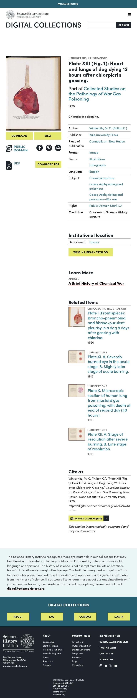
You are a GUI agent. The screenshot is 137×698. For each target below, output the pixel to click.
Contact (85, 616)
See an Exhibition (110, 635)
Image (93, 152)
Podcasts (77, 657)
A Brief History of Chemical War (96, 283)
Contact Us (106, 653)
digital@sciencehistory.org (25, 588)
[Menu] (129, 14)
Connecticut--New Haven (107, 141)
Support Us (106, 659)
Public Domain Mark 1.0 (105, 206)
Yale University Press (103, 135)
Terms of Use (59, 691)
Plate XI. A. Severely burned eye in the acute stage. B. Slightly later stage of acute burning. (109, 364)
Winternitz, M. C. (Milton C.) (108, 128)
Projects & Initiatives (53, 649)
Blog (74, 661)
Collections (77, 665)
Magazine (77, 653)
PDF (17, 163)
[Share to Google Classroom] (58, 148)
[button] (106, 518)
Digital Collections (43, 24)
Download (19, 135)
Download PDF (48, 164)
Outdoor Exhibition (81, 645)
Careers (47, 665)
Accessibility (59, 694)
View (48, 135)
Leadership (49, 641)
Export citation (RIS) (87, 518)
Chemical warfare (102, 178)
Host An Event (108, 647)
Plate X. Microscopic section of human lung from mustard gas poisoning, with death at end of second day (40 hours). (109, 402)
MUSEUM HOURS (81, 635)
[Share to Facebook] (39, 148)
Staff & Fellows (50, 645)
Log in (118, 616)
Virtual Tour (78, 641)
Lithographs (77, 58)
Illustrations (97, 58)
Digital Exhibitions (81, 649)
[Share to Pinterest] (49, 148)
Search (123, 25)
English (94, 171)
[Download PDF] (9, 165)
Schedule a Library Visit (114, 641)
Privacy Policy (60, 688)
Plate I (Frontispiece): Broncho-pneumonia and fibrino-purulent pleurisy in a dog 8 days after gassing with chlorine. (108, 325)
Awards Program (52, 653)
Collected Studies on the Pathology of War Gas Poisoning (97, 93)
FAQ (51, 616)
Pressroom (48, 661)
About (18, 616)
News (46, 657)
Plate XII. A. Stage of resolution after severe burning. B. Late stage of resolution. (108, 441)
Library (94, 242)
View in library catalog (90, 252)
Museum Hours (68, 4)
